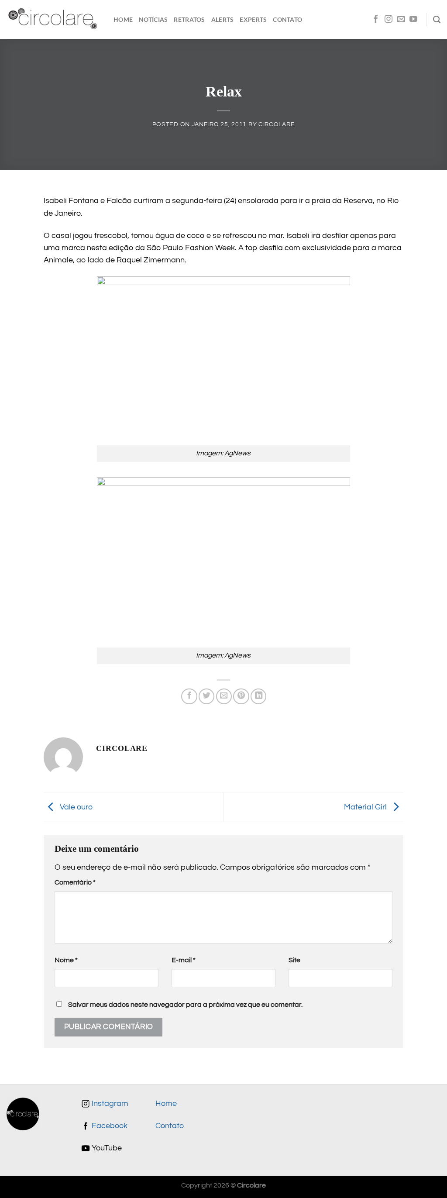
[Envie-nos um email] (401, 19)
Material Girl (366, 807)
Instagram (109, 1104)
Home (123, 19)
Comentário (75, 882)
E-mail (184, 960)
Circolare (276, 124)
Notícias (153, 19)
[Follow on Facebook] (376, 19)
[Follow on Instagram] (388, 19)
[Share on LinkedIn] (258, 696)
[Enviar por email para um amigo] (224, 696)
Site (294, 960)
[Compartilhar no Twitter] (206, 696)
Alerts (222, 19)
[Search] (436, 19)
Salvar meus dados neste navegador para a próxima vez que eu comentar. (185, 1004)
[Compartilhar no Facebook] (189, 696)
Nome (66, 960)
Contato (287, 19)
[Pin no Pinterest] (241, 696)
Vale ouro (75, 807)
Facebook (108, 1126)
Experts (253, 19)
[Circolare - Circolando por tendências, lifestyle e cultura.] (53, 20)
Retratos (189, 19)
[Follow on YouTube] (413, 19)
